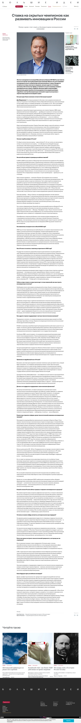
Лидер (26, 6)
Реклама (42, 703)
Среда (49, 6)
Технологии (44, 6)
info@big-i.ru (69, 704)
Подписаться (19, 6)
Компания (31, 6)
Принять (68, 720)
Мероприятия (43, 705)
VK (77, 28)
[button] (65, 6)
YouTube (55, 705)
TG (74, 28)
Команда (37, 6)
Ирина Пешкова (6, 38)
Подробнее (9, 721)
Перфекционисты (57, 6)
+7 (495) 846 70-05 (70, 703)
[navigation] (38, 6)
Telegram (55, 703)
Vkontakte (55, 704)
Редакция (42, 704)
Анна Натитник (6, 37)
